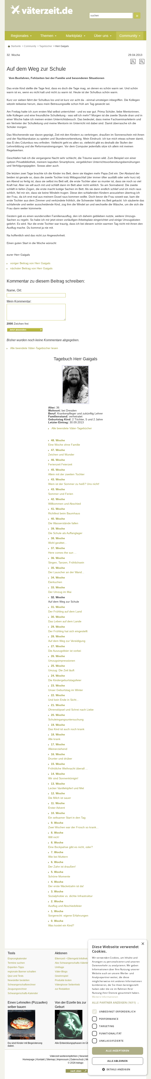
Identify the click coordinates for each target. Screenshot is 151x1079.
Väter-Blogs (61, 971)
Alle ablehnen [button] (117, 1061)
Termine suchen (16, 963)
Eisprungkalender (17, 958)
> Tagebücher (44, 46)
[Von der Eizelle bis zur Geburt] (75, 1025)
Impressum (63, 1059)
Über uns (101, 36)
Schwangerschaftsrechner (22, 984)
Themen (46, 36)
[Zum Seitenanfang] (77, 1070)
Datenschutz (77, 1059)
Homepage (29, 1059)
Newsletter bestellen (18, 980)
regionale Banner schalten (22, 971)
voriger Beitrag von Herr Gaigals (30, 263)
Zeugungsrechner (17, 989)
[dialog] (117, 1007)
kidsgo (79, 1062)
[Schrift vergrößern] (133, 61)
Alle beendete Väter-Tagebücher (72, 428)
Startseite (15, 46)
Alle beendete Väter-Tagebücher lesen (34, 348)
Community (128, 36)
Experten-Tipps (16, 967)
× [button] (142, 943)
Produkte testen (63, 980)
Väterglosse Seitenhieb (67, 984)
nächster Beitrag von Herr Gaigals (31, 268)
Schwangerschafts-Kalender (23, 993)
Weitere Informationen (105, 996)
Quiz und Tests (15, 976)
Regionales (20, 36)
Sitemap (50, 1059)
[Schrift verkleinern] (141, 61)
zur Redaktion (62, 989)
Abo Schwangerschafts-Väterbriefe (73, 963)
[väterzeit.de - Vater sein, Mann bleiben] (42, 9)
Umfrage (59, 967)
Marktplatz (74, 36)
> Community (28, 46)
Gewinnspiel (61, 976)
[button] (117, 1003)
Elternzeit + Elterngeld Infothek (71, 958)
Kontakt (40, 1059)
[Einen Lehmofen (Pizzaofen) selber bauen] (28, 1025)
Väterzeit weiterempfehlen (64, 1056)
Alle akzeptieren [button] (117, 1050)
